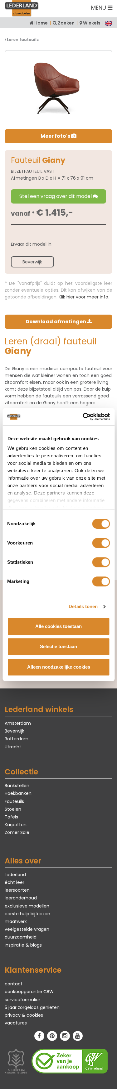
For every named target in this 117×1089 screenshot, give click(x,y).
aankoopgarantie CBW (29, 991)
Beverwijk (32, 262)
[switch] (101, 543)
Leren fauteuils (22, 39)
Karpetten (16, 825)
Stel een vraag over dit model (56, 196)
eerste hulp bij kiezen (27, 914)
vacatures (16, 1023)
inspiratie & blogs (23, 945)
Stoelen (13, 809)
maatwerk (16, 921)
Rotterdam (16, 739)
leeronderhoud (21, 898)
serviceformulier (22, 1000)
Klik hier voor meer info (83, 297)
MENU (99, 7)
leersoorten (17, 890)
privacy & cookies (24, 1015)
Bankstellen (17, 785)
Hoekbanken (18, 793)
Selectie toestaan (58, 646)
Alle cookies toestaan (58, 626)
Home (41, 23)
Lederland (15, 875)
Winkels (91, 23)
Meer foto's (56, 136)
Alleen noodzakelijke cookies (58, 667)
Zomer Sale (17, 832)
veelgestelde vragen (27, 929)
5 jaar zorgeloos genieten (32, 1007)
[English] (108, 23)
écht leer (14, 882)
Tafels (11, 817)
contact (13, 984)
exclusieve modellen (27, 906)
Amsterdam (18, 723)
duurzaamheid (21, 937)
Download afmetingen (56, 321)
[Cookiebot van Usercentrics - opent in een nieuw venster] (83, 417)
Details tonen (83, 606)
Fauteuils (14, 801)
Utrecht (13, 747)
